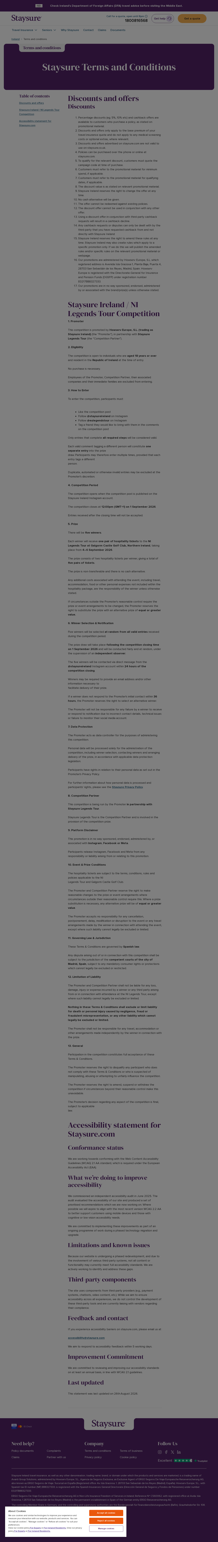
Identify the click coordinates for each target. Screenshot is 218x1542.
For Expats (35, 1528)
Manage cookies (106, 1528)
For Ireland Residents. (54, 1528)
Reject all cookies (106, 1520)
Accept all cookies (106, 1513)
